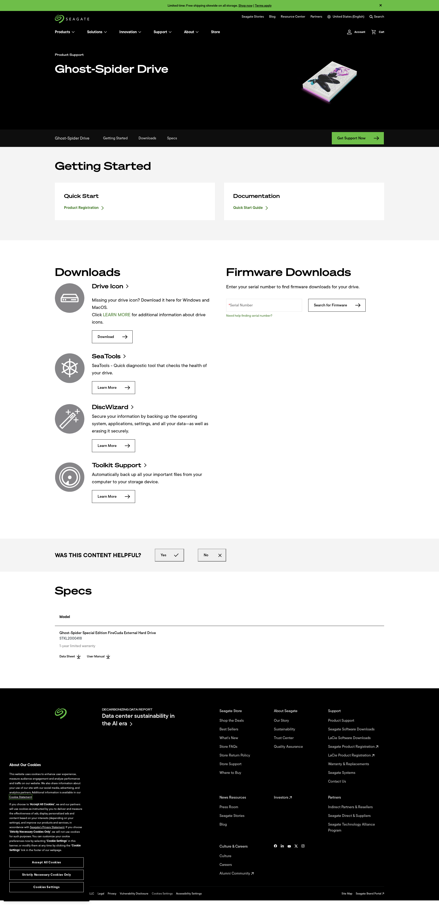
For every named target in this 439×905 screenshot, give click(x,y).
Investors (281, 797)
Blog (272, 17)
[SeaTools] (70, 368)
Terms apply (263, 5)
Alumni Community (235, 873)
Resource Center (293, 17)
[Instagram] (303, 859)
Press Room (229, 807)
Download (106, 337)
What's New (229, 738)
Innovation (128, 32)
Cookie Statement (20, 797)
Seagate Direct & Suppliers (350, 816)
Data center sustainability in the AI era (138, 719)
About (189, 32)
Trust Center (284, 738)
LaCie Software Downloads (350, 738)
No (206, 555)
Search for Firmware (330, 305)
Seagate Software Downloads (351, 729)
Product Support (341, 721)
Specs (172, 138)
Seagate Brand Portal (369, 893)
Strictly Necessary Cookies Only (46, 874)
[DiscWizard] (70, 419)
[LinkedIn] (282, 859)
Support (160, 32)
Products (62, 32)
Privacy (112, 893)
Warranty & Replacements (349, 764)
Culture (226, 856)
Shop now (245, 5)
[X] (296, 859)
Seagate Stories (253, 17)
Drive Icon (107, 286)
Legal (101, 893)
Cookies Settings (162, 893)
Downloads (147, 138)
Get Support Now (351, 138)
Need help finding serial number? (249, 315)
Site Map (347, 893)
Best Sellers (229, 729)
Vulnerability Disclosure (134, 893)
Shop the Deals (233, 721)
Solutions (94, 32)
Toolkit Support (116, 465)
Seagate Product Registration (352, 747)
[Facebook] (275, 859)
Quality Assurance (289, 747)
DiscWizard (110, 407)
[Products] (73, 32)
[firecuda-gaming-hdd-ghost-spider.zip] (70, 298)
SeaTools (106, 356)
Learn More (107, 388)
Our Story (282, 721)
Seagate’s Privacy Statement (47, 827)
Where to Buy (231, 773)
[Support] (170, 32)
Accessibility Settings (189, 893)
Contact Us (337, 781)
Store (215, 32)
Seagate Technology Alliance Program (351, 827)
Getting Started (115, 138)
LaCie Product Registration (350, 755)
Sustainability (285, 729)
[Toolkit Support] (70, 477)
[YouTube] (289, 859)
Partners (316, 17)
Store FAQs (229, 747)
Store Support (231, 764)
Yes (163, 555)
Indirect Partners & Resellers (351, 807)
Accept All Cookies (46, 862)
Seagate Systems (342, 773)
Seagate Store (231, 711)
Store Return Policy (235, 755)
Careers (226, 865)
